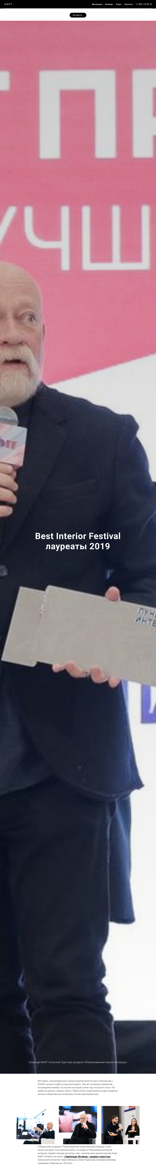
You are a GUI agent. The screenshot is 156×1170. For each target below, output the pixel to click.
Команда (109, 4)
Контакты (129, 4)
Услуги (118, 4)
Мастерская (97, 4)
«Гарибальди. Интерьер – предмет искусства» (87, 1156)
